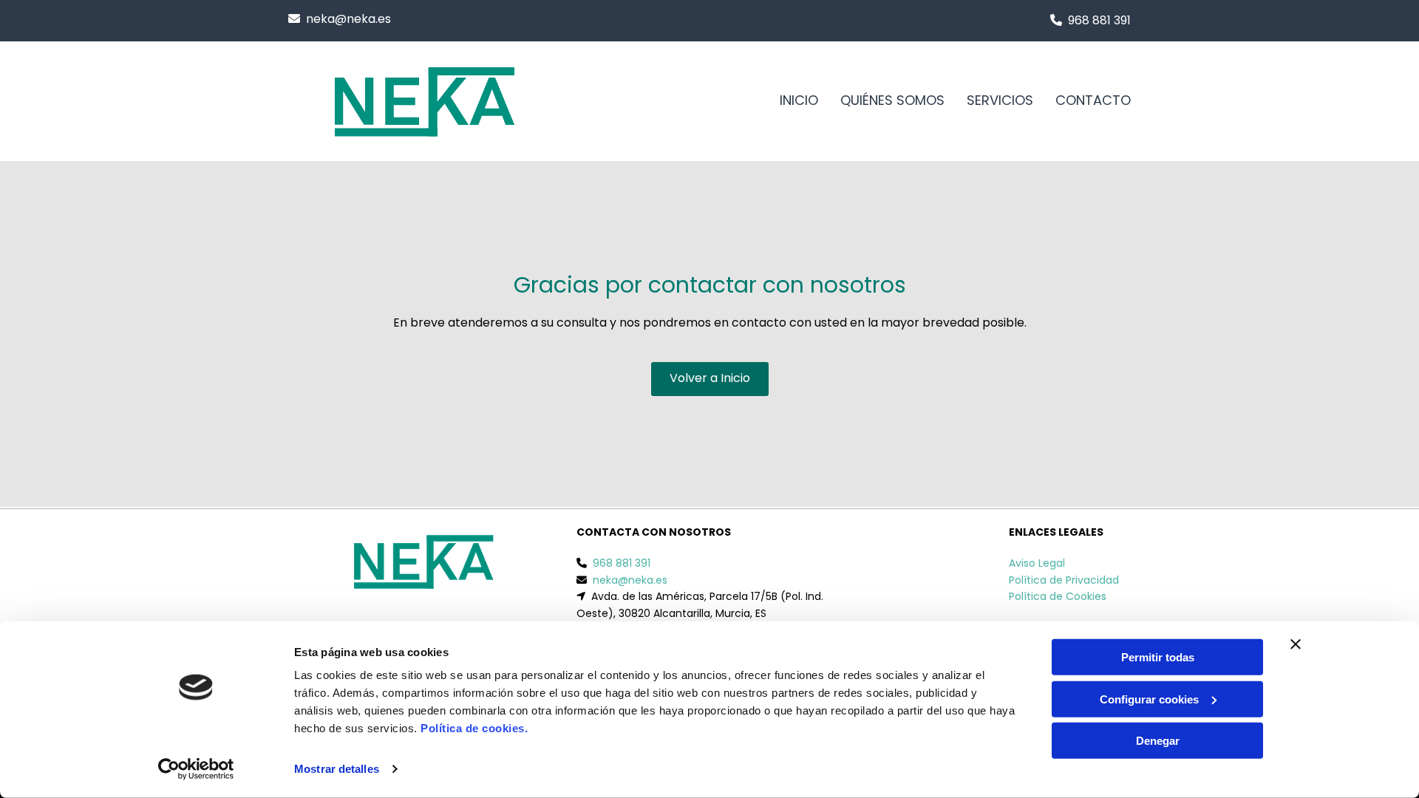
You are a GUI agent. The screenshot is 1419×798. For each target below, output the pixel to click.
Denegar (1158, 740)
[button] (710, 379)
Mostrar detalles (336, 769)
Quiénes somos (892, 100)
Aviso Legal (1037, 563)
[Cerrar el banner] (1295, 644)
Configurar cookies (1149, 698)
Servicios (1000, 100)
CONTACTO (1093, 100)
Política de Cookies (1057, 596)
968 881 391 (1099, 20)
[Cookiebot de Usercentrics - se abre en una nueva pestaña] (196, 769)
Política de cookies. (474, 728)
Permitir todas (1157, 657)
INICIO (799, 100)
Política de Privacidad (1064, 580)
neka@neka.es (348, 18)
